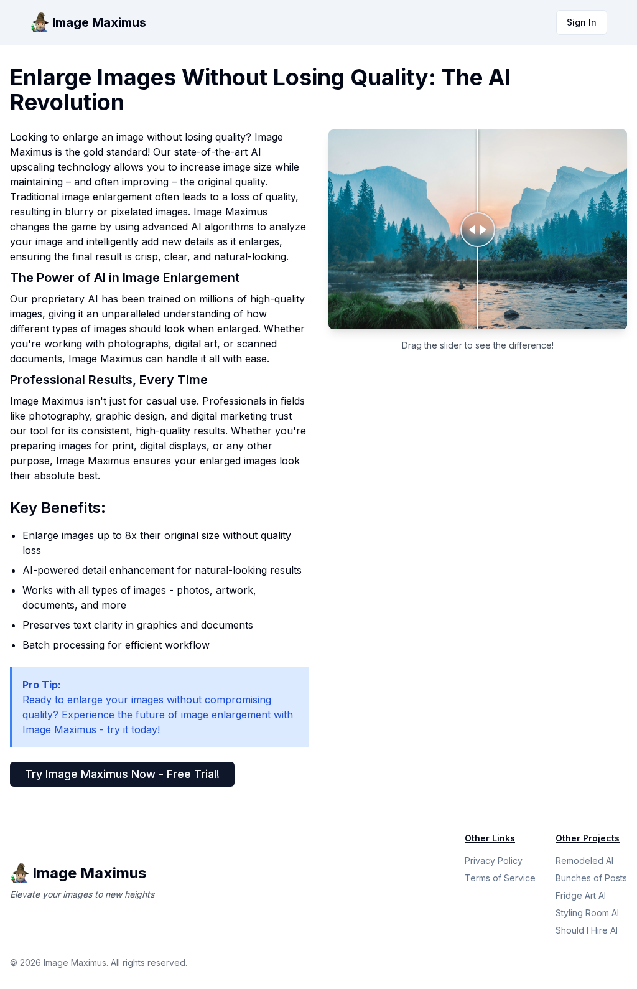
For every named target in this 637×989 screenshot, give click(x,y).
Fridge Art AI (581, 895)
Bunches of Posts (591, 878)
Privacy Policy (494, 860)
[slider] (477, 229)
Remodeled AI (584, 860)
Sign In (582, 22)
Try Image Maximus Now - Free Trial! (122, 773)
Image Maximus (99, 22)
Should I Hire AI (587, 930)
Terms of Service (500, 878)
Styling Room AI (587, 912)
